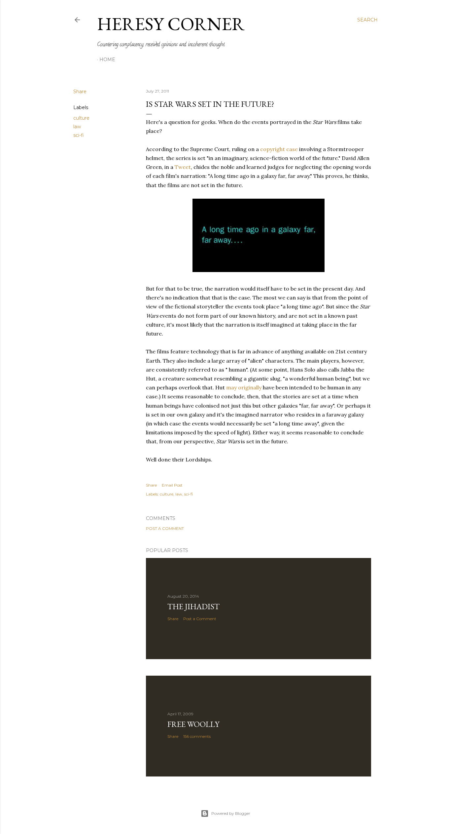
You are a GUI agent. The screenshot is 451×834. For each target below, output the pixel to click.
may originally (243, 387)
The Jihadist (193, 606)
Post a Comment (165, 528)
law (77, 127)
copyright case (279, 149)
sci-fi (78, 135)
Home (107, 59)
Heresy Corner (171, 23)
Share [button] (80, 92)
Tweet (183, 167)
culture (81, 118)
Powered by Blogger (230, 813)
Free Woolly (193, 724)
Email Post (172, 485)
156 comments (197, 736)
